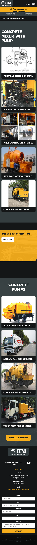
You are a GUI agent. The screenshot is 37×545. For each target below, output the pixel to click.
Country (18, 515)
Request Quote (9, 14)
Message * (18, 522)
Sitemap (18, 537)
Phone (18, 509)
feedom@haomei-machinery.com (20, 10)
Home (3, 18)
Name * (18, 496)
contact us (7, 239)
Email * (18, 502)
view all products (18, 437)
